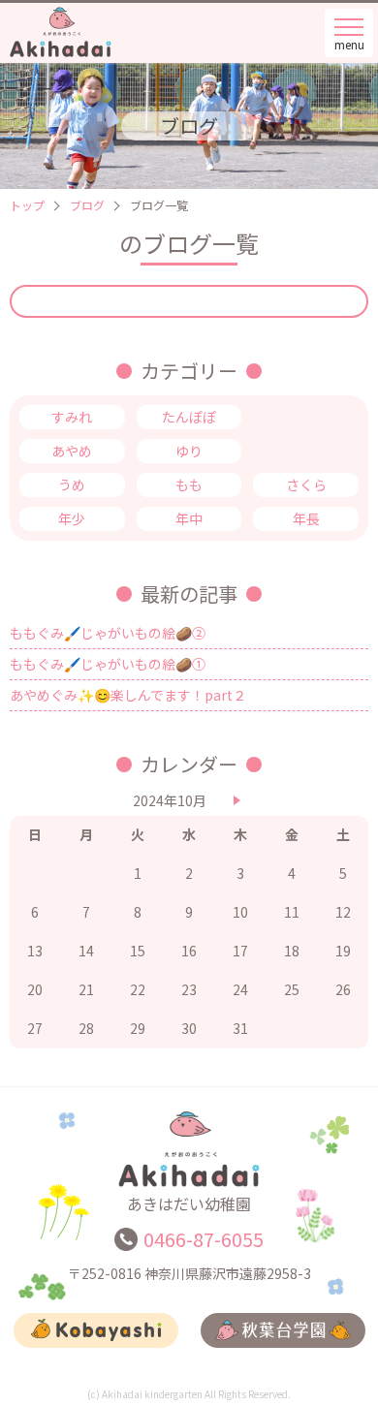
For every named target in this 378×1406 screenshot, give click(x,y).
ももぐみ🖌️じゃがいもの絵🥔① (107, 663)
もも (189, 484)
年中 (189, 518)
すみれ (71, 416)
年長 (306, 518)
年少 (71, 518)
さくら (306, 484)
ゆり (189, 450)
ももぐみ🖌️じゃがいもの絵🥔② (107, 632)
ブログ (87, 205)
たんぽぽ (189, 416)
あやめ (71, 450)
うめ (71, 484)
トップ (27, 205)
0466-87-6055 (203, 1239)
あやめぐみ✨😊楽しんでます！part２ (128, 694)
